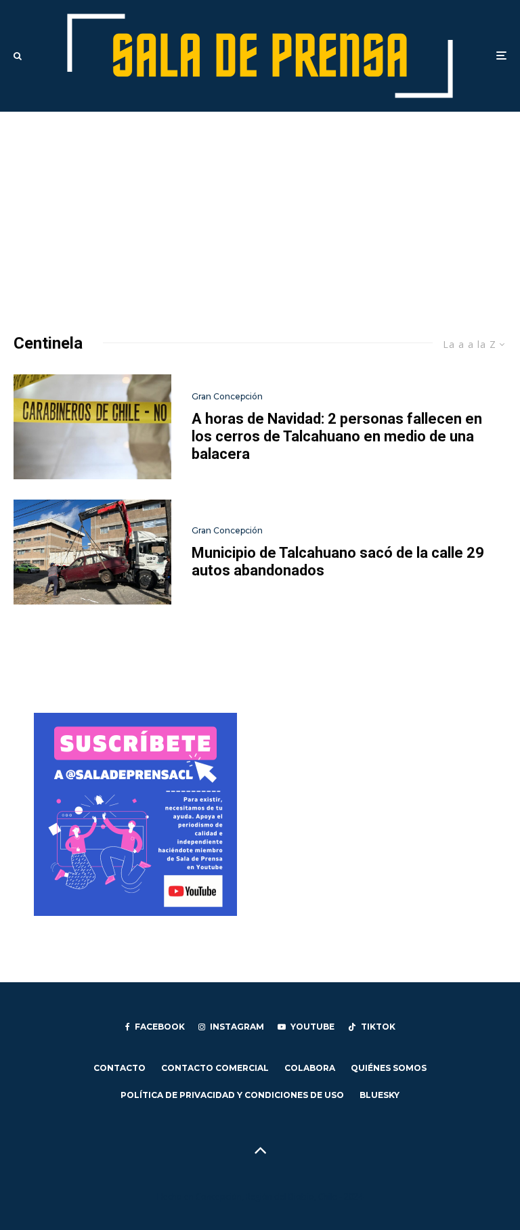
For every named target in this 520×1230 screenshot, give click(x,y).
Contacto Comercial (215, 1068)
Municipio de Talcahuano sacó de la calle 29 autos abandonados (338, 561)
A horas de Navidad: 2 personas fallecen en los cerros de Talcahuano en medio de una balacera (337, 436)
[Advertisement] (260, 213)
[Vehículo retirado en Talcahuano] (92, 552)
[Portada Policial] (92, 426)
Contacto (119, 1068)
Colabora (309, 1068)
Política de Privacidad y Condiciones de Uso (232, 1095)
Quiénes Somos (389, 1068)
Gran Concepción (227, 396)
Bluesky (379, 1095)
